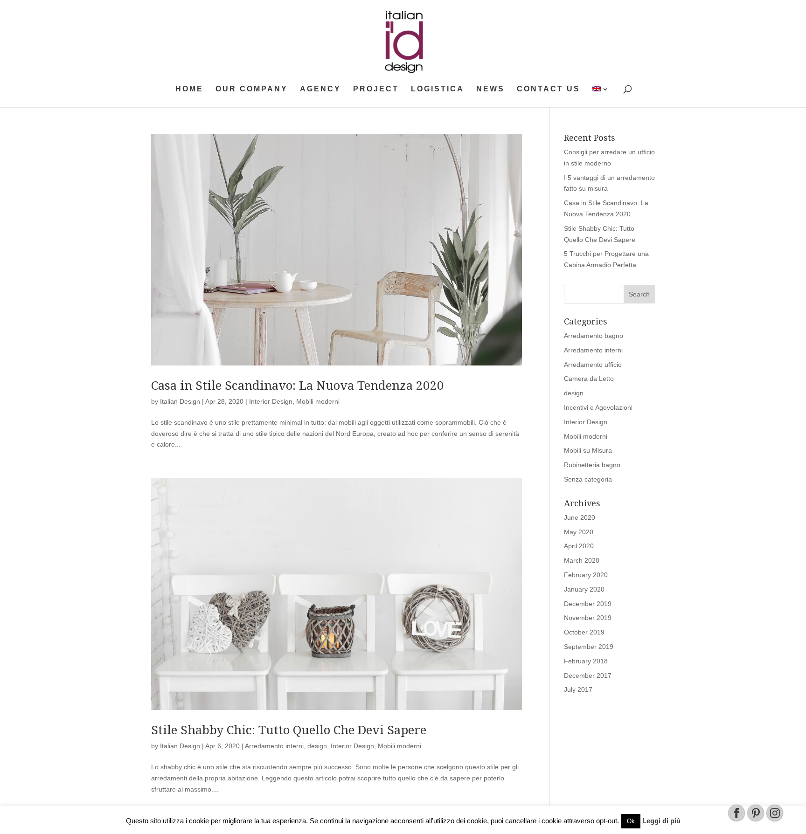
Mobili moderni (318, 401)
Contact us (548, 89)
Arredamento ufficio (593, 364)
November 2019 (587, 617)
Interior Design (270, 401)
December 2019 (587, 603)
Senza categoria (588, 479)
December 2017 (587, 675)
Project (376, 89)
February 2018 (586, 661)
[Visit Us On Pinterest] (755, 820)
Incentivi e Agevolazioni (598, 407)
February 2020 (586, 575)
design (317, 746)
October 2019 (584, 632)
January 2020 (584, 589)
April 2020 (579, 546)
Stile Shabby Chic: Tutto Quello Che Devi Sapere (288, 730)
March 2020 (581, 560)
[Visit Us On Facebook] (736, 820)
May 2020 (578, 532)
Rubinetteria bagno (592, 465)
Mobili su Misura (588, 450)
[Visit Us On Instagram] (774, 820)
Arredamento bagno (593, 335)
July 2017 (578, 689)
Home (189, 89)
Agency (320, 89)
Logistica (437, 89)
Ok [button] (631, 821)
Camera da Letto (589, 378)
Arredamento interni (274, 746)
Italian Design (180, 401)
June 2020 (579, 517)
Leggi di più (661, 821)
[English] (601, 96)
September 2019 (588, 646)
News (490, 89)
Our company (251, 89)
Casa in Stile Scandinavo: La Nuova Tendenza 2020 (297, 386)
